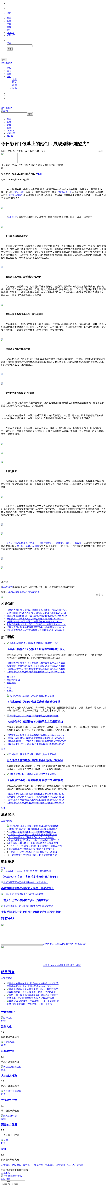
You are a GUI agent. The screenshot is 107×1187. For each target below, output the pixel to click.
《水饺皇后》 (45, 543)
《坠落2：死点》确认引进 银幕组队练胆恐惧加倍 (32, 834)
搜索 (9, 43)
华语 (9, 688)
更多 (9, 76)
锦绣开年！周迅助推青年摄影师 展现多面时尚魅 (30, 998)
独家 (9, 73)
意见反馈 (5, 1173)
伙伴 (3, 1149)
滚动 (14, 88)
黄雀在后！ (34, 592)
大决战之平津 (9, 1100)
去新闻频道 (6, 821)
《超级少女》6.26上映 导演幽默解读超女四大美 (36, 671)
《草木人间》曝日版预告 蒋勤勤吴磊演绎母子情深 (37, 610)
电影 (9, 68)
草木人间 (12, 592)
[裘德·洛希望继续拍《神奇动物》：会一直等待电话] (33, 1001)
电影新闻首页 (13, 680)
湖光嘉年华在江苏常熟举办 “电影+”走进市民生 (31, 849)
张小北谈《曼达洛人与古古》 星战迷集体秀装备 (35, 797)
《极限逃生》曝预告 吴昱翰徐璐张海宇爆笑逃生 (36, 663)
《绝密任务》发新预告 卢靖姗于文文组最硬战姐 (35, 721)
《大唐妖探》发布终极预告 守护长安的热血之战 (33, 855)
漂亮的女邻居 (9, 1124)
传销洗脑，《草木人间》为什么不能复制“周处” (35, 618)
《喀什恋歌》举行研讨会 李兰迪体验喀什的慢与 (35, 744)
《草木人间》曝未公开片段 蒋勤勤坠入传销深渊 (35, 627)
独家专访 (7, 919)
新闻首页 (11, 677)
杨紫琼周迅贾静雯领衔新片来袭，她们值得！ (27, 888)
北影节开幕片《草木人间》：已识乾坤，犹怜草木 (36, 624)
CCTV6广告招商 (75, 1165)
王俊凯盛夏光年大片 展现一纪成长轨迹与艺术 (29, 986)
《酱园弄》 (78, 543)
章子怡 (20, 546)
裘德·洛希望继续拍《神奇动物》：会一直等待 (29, 1004)
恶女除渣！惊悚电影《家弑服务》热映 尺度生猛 (36, 666)
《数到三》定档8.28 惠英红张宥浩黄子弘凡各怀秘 (32, 852)
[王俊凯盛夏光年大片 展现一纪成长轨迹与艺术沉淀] (33, 983)
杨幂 (28, 546)
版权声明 (38, 1165)
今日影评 (12, 217)
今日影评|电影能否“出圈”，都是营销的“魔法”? (34, 621)
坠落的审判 (22, 592)
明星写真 (7, 972)
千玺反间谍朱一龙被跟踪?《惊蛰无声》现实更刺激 (31, 911)
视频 (9, 24)
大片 (9, 27)
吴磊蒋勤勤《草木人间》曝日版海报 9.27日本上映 (36, 613)
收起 (39, 174)
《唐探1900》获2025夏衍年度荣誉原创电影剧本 (35, 738)
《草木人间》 (19, 192)
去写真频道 (6, 978)
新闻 (9, 21)
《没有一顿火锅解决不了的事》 (21, 543)
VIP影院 (11, 35)
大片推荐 (8, 1011)
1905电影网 (6, 62)
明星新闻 (11, 682)
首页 (9, 18)
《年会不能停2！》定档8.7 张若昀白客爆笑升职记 (36, 649)
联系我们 (49, 1165)
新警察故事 (7, 1051)
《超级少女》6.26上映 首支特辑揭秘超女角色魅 (35, 802)
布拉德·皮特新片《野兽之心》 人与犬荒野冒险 (31, 837)
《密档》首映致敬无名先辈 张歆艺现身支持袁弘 (32, 831)
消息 (9, 13)
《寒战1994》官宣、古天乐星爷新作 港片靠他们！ (30, 876)
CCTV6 (10, 32)
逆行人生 (6, 1026)
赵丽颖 (35, 546)
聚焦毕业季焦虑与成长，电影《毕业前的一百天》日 (34, 840)
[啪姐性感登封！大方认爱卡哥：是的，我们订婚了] (32, 989)
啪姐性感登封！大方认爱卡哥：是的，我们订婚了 (31, 992)
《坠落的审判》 (15, 195)
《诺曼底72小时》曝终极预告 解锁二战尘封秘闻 (36, 669)
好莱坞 (10, 690)
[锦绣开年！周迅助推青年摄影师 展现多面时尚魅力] (33, 995)
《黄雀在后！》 (64, 192)
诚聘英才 (27, 1165)
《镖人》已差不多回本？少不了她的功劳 (25, 900)
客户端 (10, 136)
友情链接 (60, 1165)
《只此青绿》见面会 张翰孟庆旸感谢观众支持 (33, 701)
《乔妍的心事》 (62, 543)
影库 (9, 30)
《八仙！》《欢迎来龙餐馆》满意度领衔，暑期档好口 (35, 846)
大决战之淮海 (9, 1075)
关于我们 (5, 1165)
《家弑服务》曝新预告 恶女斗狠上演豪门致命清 (35, 800)
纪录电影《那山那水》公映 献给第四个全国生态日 (33, 843)
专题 (14, 79)
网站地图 (16, 1165)
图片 (14, 82)
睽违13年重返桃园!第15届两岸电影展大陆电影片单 (37, 616)
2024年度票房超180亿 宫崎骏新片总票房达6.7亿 (35, 630)
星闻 (9, 71)
